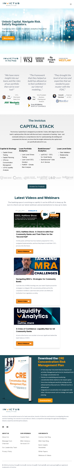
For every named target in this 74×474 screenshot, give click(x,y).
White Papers (43, 451)
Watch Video (22, 301)
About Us (5, 437)
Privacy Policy (7, 451)
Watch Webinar (23, 251)
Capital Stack (24, 437)
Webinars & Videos (44, 455)
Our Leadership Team (9, 447)
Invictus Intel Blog (44, 437)
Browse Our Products (37, 186)
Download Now (45, 400)
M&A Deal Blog (43, 441)
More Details (8, 38)
